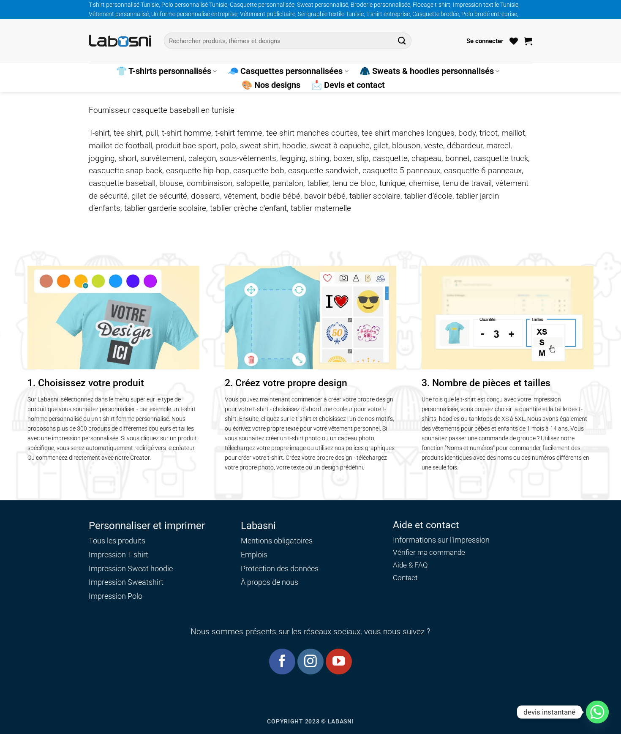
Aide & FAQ (410, 565)
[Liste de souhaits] (513, 41)
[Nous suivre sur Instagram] (310, 661)
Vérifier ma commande (429, 552)
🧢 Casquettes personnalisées (285, 71)
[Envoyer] (402, 41)
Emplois (254, 554)
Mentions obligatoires (277, 540)
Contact (405, 578)
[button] (485, 41)
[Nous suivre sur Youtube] (338, 661)
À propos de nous (269, 582)
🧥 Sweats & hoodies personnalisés (427, 71)
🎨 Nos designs (271, 85)
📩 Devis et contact (348, 85)
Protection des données (280, 568)
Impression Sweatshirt (126, 582)
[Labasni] (120, 41)
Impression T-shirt (118, 554)
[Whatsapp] (597, 712)
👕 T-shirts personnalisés (163, 71)
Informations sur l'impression (441, 540)
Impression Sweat (119, 568)
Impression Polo (115, 596)
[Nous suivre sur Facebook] (282, 661)
